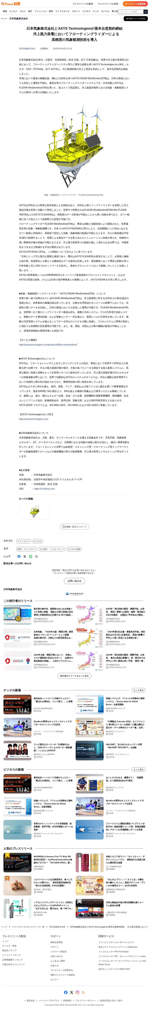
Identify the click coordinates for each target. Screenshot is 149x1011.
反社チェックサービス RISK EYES (114, 969)
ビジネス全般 (74, 549)
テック (96, 11)
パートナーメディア (11, 955)
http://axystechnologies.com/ (33, 419)
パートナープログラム (49, 1000)
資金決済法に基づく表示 (111, 1000)
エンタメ (13, 11)
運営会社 (31, 1000)
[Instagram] (77, 992)
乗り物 (115, 11)
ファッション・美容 (44, 11)
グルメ (23, 11)
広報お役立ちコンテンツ (13, 964)
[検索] (145, 12)
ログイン (54, 947)
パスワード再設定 (58, 951)
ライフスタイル (62, 11)
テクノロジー (24, 541)
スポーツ (76, 11)
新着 (5, 11)
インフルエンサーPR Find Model (113, 951)
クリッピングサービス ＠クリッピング (116, 942)
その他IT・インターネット (52, 549)
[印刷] (36, 556)
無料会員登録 (56, 942)
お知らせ (54, 965)
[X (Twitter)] (24, 556)
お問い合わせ (74, 581)
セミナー (54, 979)
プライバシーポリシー (86, 1000)
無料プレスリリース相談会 (62, 975)
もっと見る (138, 690)
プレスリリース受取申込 (61, 970)
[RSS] (83, 992)
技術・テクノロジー (27, 549)
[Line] (30, 556)
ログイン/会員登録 (137, 4)
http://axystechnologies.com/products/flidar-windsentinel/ (48, 344)
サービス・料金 (9, 946)
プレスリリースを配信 (83, 4)
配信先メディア (9, 950)
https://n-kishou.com (44, 488)
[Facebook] (18, 556)
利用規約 (67, 1000)
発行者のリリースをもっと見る (74, 676)
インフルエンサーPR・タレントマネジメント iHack (122, 956)
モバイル (105, 11)
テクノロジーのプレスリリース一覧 (28, 927)
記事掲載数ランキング (12, 960)
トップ (4, 927)
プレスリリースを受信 (108, 4)
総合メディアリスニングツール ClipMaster (118, 947)
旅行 (30, 11)
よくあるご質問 (57, 961)
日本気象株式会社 (27, 48)
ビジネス (86, 11)
